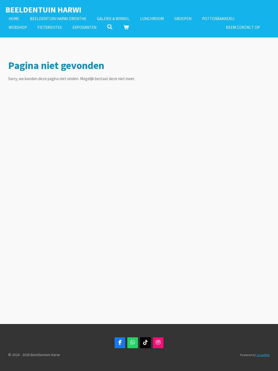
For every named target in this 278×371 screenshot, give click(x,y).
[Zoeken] (110, 27)
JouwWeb (263, 355)
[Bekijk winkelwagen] (126, 27)
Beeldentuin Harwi (43, 9)
